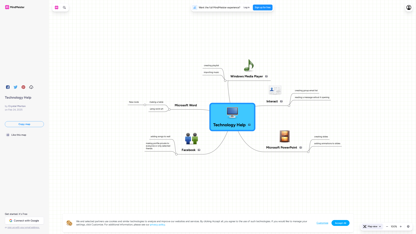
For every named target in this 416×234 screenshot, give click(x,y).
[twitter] (16, 87)
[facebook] (8, 87)
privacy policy (157, 224)
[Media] (249, 125)
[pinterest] (23, 87)
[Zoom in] (401, 226)
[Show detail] (408, 226)
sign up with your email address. (23, 227)
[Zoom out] (387, 226)
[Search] (64, 7)
